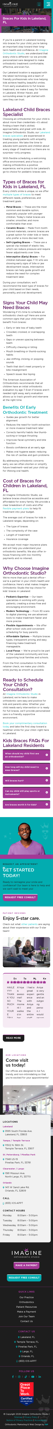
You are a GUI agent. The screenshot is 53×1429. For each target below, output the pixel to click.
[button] (48, 4)
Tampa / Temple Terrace (16, 1141)
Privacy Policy (31, 1417)
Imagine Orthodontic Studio (22, 694)
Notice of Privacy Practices (19, 1420)
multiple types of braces (17, 195)
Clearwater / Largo (13, 1169)
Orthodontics (26, 1302)
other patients (29, 924)
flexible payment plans (16, 509)
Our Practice (27, 1297)
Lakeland (8, 1127)
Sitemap (18, 1417)
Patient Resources (26, 1307)
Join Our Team (26, 1317)
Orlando (7, 1183)
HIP (46, 1424)
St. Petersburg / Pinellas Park (19, 1155)
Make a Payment (26, 1312)
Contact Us (26, 1321)
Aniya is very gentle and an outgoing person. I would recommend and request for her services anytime (40, 1002)
